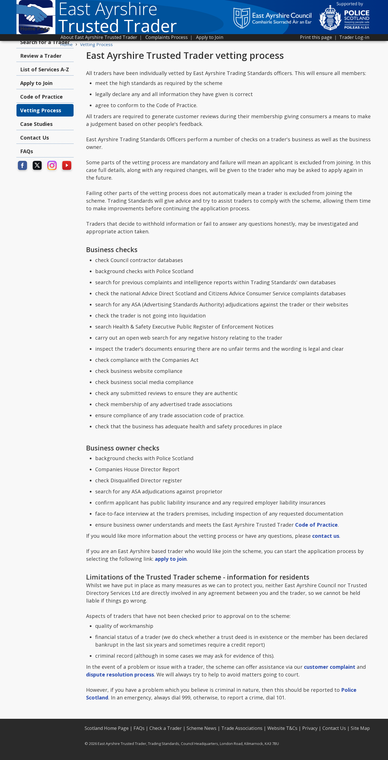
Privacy (310, 728)
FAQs (26, 151)
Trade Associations (241, 728)
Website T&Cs (282, 728)
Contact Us (34, 137)
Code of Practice (41, 96)
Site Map (360, 728)
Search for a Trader (45, 42)
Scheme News (201, 728)
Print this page (316, 37)
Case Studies (36, 124)
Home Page (35, 28)
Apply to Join (209, 37)
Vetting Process (96, 44)
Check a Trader (165, 728)
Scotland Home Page (107, 728)
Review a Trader (41, 55)
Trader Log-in (354, 37)
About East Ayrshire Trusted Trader (99, 37)
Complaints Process (166, 37)
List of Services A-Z (44, 69)
